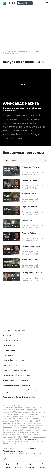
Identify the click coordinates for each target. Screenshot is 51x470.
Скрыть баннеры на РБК (13, 359)
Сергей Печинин (29, 180)
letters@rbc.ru (29, 438)
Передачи (13, 51)
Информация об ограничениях (16, 374)
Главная (7, 467)
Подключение (9, 354)
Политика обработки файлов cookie (19, 396)
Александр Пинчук (31, 260)
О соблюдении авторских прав (16, 379)
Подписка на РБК (10, 364)
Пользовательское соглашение (16, 384)
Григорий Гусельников (32, 273)
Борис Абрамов (29, 207)
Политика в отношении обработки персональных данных (25, 390)
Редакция (7, 335)
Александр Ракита (30, 167)
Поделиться (42, 467)
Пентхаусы (27, 220)
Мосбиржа (29, 448)
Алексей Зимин (29, 194)
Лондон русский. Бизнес (29, 51)
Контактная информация (14, 330)
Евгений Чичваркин (31, 246)
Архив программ (10, 340)
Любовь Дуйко (29, 233)
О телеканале (9, 350)
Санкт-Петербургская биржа (22, 449)
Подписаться (29, 467)
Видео (12, 3)
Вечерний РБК (9, 345)
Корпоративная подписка (14, 369)
